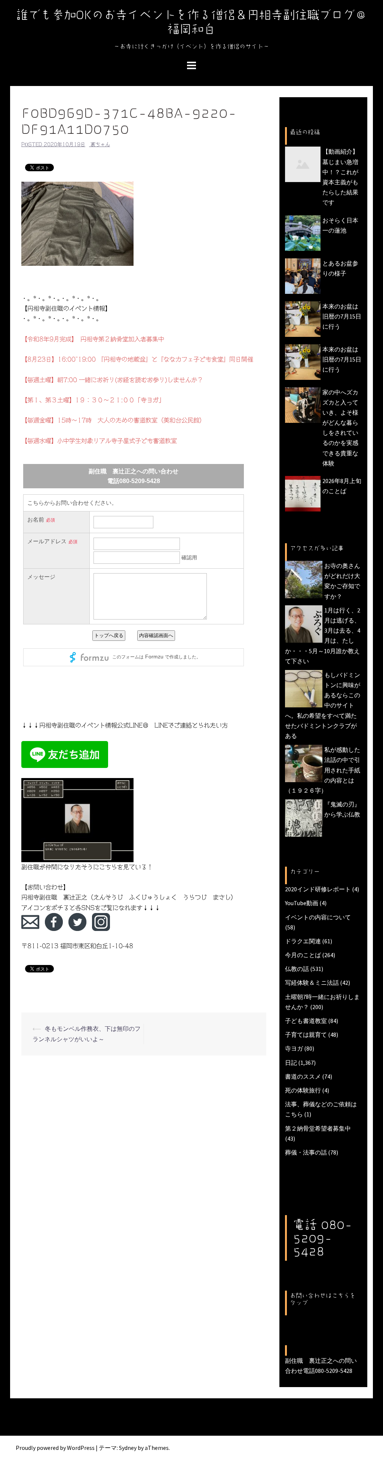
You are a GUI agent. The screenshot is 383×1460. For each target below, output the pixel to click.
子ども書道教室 (306, 1020)
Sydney (128, 1447)
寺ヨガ (294, 1048)
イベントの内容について (318, 917)
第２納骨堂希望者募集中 (318, 1128)
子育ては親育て (306, 1034)
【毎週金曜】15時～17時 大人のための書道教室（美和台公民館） (113, 420)
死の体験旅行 (303, 1090)
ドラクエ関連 (303, 941)
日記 (291, 1062)
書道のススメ (303, 1076)
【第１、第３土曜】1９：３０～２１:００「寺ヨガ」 (93, 400)
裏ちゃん (100, 144)
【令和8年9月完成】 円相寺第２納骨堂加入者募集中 (92, 339)
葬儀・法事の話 (306, 1152)
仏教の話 (297, 968)
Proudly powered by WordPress (55, 1447)
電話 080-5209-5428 (322, 1237)
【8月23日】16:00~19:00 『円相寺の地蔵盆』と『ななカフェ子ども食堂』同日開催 (137, 359)
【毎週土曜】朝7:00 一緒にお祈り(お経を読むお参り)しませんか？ (112, 380)
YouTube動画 (301, 903)
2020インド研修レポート (318, 889)
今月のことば (303, 955)
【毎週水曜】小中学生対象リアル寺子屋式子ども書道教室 (99, 441)
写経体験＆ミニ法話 (312, 982)
